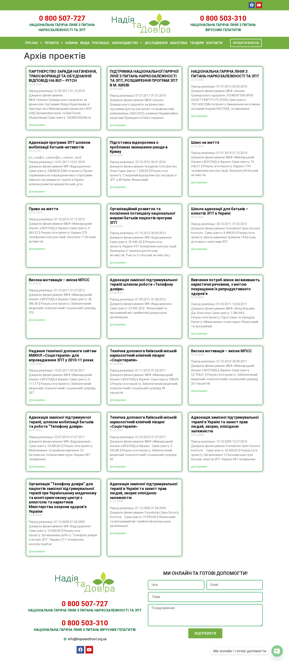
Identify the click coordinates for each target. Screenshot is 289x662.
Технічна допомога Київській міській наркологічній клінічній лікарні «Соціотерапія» (143, 355)
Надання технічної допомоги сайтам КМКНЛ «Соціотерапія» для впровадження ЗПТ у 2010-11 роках (62, 355)
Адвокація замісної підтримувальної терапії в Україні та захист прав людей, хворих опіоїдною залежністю (144, 491)
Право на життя (43, 209)
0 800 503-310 (223, 18)
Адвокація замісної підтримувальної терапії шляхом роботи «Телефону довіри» (144, 284)
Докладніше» (37, 124)
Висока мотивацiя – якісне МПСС (59, 280)
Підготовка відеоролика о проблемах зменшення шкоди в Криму (139, 147)
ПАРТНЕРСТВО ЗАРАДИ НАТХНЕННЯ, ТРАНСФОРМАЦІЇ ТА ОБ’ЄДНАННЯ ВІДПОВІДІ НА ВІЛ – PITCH (63, 76)
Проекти (52, 43)
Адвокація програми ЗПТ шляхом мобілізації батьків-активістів (59, 144)
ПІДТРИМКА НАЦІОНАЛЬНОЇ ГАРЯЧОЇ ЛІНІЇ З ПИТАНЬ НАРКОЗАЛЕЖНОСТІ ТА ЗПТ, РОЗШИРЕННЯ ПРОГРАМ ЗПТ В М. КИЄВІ (144, 78)
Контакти (214, 43)
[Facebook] (252, 5)
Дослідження (156, 43)
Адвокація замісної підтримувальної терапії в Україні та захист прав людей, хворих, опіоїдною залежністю (225, 424)
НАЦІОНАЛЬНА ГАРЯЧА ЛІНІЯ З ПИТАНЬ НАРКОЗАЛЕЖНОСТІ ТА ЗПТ (225, 73)
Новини (71, 43)
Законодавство (125, 43)
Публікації (100, 43)
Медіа (84, 43)
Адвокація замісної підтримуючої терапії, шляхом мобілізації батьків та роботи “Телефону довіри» (61, 422)
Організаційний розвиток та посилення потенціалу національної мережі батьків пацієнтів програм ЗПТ (142, 216)
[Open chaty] (277, 651)
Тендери (197, 43)
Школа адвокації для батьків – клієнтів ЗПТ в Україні (219, 211)
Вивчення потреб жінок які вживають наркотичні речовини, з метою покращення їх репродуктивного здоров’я (225, 287)
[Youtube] (259, 5)
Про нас (31, 43)
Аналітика (178, 43)
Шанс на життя (205, 142)
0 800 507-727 (62, 18)
